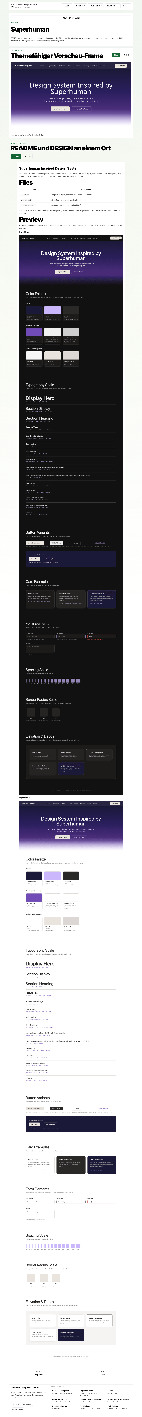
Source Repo (17, 1409)
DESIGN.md (23, 174)
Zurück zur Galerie (71, 18)
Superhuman (55, 174)
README (15, 156)
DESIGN (27, 156)
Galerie (15, 1404)
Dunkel (125, 55)
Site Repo (27, 1404)
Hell (116, 55)
